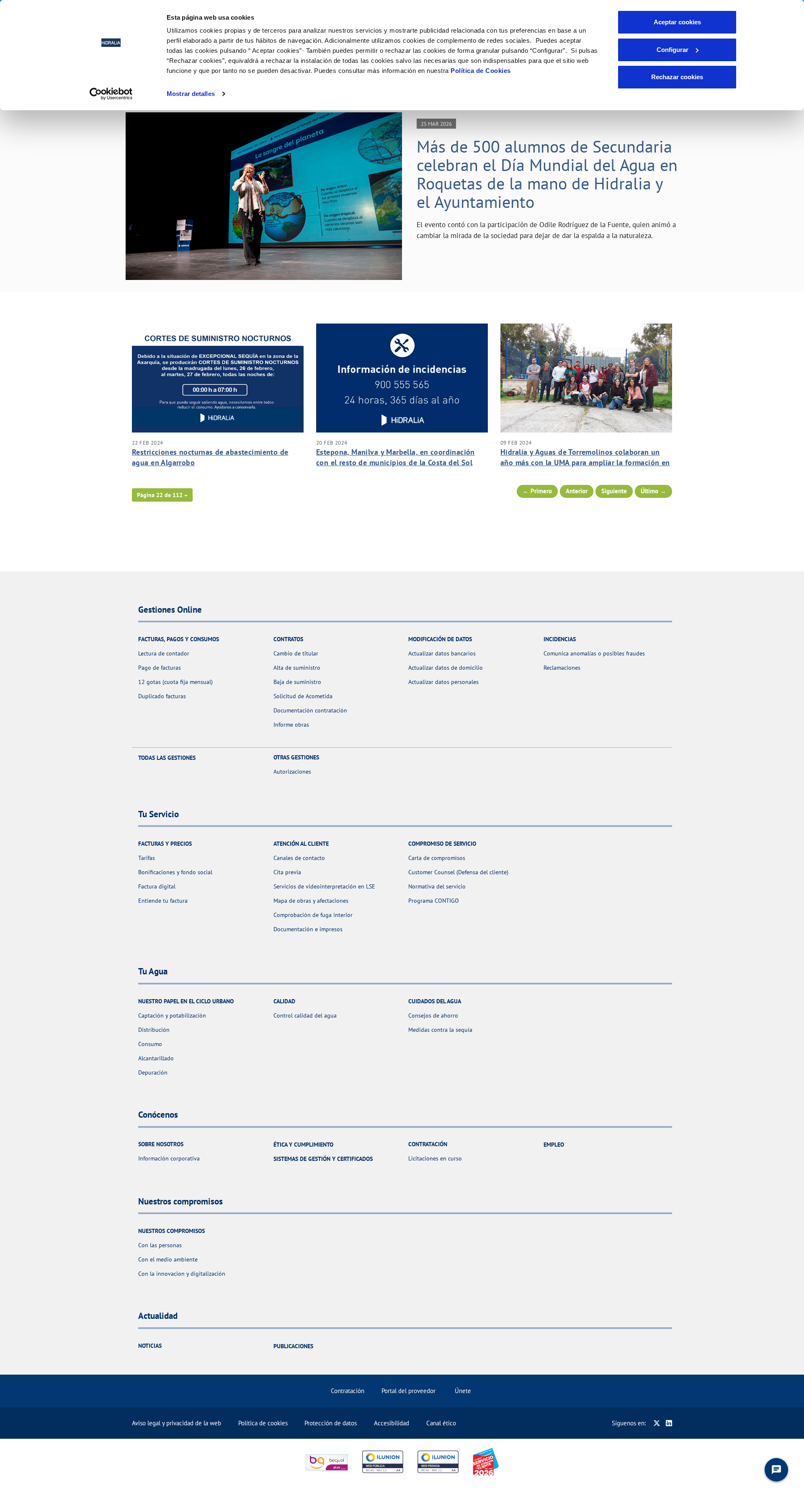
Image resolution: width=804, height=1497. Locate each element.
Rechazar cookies (677, 76)
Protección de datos (330, 1423)
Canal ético (441, 1423)
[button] (162, 495)
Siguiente (614, 491)
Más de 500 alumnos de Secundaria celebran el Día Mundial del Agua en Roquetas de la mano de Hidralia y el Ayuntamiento (547, 173)
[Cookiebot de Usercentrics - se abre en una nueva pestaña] (111, 94)
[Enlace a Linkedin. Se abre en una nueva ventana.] (669, 1423)
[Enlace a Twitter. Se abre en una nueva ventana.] (657, 1423)
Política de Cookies (481, 70)
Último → (653, 491)
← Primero (537, 491)
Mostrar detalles (191, 93)
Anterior (577, 491)
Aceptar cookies (677, 22)
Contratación (347, 1391)
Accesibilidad (391, 1423)
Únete (463, 1391)
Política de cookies (263, 1423)
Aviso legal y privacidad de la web (176, 1423)
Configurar (672, 49)
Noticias (150, 1345)
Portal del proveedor (408, 1391)
